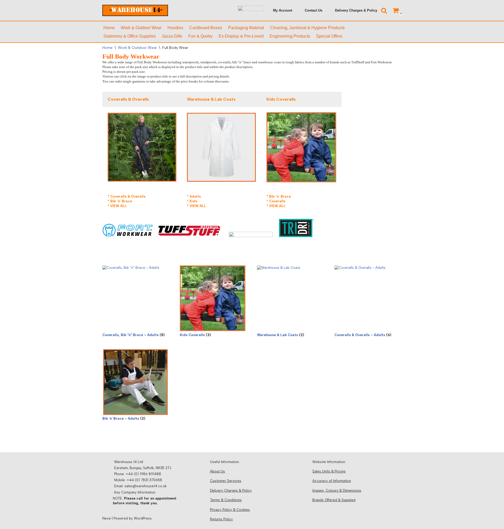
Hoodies (175, 27)
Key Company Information (134, 492)
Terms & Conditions (226, 500)
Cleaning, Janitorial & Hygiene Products (307, 27)
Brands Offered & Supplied (333, 500)
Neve (106, 518)
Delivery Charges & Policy (356, 10)
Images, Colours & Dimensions (336, 490)
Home (109, 27)
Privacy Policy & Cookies (230, 510)
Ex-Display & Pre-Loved (241, 36)
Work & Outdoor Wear (141, 27)
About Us (217, 471)
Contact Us (313, 10)
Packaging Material (246, 27)
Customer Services (225, 481)
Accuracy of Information (331, 481)
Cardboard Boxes (205, 27)
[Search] (384, 10)
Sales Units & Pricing (328, 471)
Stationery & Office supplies (129, 36)
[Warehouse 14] (135, 10)
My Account (282, 10)
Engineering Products (290, 36)
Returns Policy (221, 519)
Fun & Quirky (200, 36)
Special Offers (329, 36)
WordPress (143, 518)
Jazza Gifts (172, 36)
